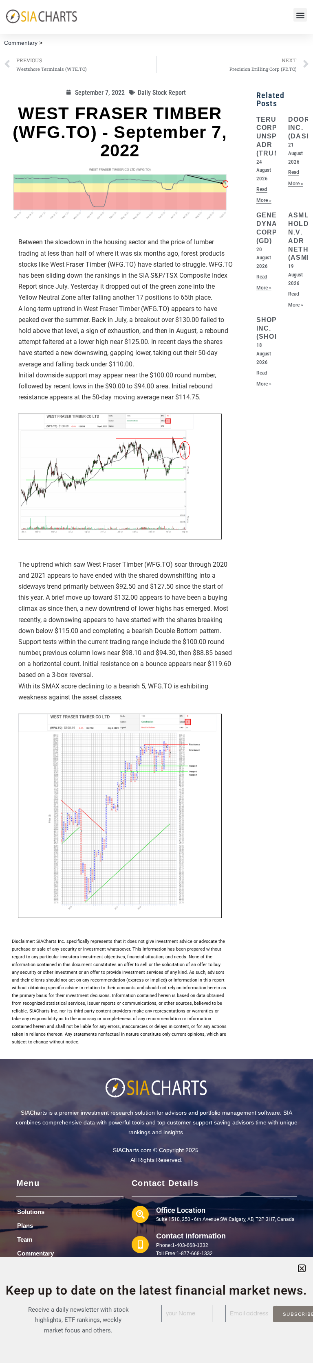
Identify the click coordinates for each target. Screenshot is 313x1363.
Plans (25, 1225)
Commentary (20, 42)
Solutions (30, 1211)
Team (24, 1239)
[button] (300, 15)
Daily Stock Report (162, 92)
